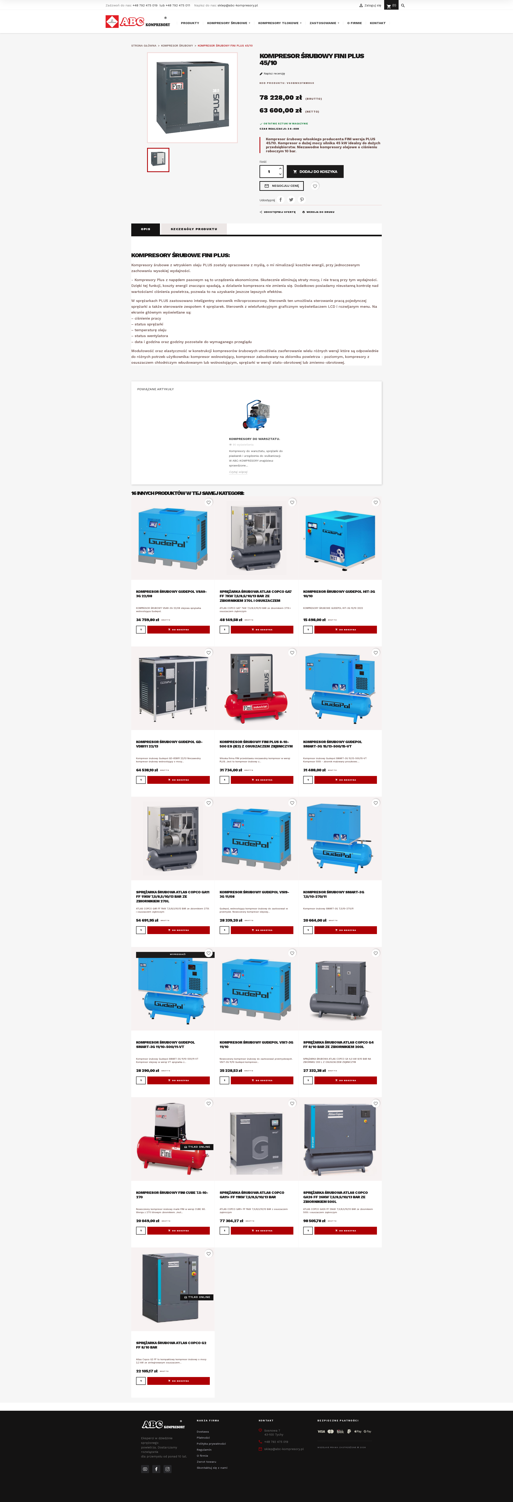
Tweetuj (291, 200)
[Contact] (156, 1469)
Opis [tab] (145, 229)
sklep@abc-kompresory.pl (238, 5)
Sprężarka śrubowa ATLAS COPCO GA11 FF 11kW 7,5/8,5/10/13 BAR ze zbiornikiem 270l (172, 896)
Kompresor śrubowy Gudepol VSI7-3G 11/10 (256, 1044)
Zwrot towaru (206, 1461)
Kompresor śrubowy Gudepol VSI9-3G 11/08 (254, 894)
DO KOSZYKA (180, 630)
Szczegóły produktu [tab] (194, 229)
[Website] (145, 1469)
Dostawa (203, 1431)
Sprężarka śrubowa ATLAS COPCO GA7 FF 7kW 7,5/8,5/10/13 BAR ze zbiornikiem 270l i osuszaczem (256, 596)
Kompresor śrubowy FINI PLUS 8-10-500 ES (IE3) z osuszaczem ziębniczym (256, 744)
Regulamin (204, 1449)
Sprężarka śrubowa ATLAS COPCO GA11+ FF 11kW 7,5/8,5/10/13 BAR (252, 1194)
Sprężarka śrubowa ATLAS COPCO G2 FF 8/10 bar (171, 1345)
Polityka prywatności (211, 1443)
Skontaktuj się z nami (212, 1467)
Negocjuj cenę (281, 186)
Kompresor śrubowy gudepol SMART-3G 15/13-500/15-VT (332, 744)
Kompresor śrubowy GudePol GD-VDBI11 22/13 (169, 744)
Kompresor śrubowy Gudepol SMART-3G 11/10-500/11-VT (165, 1044)
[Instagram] (168, 1469)
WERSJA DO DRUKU (318, 212)
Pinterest (302, 200)
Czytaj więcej (238, 471)
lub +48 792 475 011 (175, 5)
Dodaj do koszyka (315, 171)
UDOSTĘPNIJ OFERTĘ (278, 212)
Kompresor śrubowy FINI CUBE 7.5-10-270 (172, 1194)
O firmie (202, 1455)
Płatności (203, 1437)
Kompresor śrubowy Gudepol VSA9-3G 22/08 (171, 593)
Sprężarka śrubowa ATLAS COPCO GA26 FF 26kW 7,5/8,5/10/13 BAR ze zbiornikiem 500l (335, 1197)
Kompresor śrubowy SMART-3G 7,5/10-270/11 (333, 894)
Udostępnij (281, 200)
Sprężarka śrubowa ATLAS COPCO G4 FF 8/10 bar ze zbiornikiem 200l (338, 1044)
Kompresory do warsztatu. (254, 439)
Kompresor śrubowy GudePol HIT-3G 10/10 (339, 593)
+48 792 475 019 (145, 5)
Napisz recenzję (274, 73)
